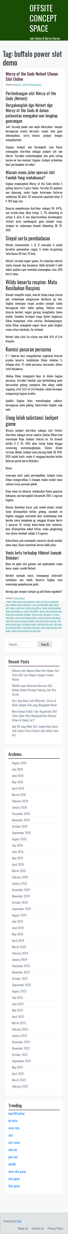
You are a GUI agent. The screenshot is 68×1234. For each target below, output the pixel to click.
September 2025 (21, 833)
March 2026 (19, 795)
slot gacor (14, 1179)
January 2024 (19, 959)
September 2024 (21, 909)
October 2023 (20, 978)
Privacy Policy (55, 1228)
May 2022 (17, 1067)
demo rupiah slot (17, 607)
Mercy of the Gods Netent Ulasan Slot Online (32, 76)
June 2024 (18, 928)
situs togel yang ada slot (45, 620)
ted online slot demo (31, 627)
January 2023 (19, 1035)
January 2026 (19, 807)
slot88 (12, 1164)
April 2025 (18, 864)
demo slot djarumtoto (51, 607)
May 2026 (17, 782)
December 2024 (21, 890)
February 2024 (20, 953)
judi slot (13, 1157)
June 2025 (18, 852)
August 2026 (19, 763)
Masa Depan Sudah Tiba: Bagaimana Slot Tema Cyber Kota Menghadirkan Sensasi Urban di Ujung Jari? (34, 715)
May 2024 (17, 934)
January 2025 (19, 883)
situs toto (13, 1128)
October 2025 (20, 826)
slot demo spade (29, 624)
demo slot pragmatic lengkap (18, 614)
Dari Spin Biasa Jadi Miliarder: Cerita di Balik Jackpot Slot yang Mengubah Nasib (34, 703)
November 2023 (21, 972)
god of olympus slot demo (49, 617)
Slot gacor (14, 1186)
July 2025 (17, 845)
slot (10, 1135)
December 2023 (21, 966)
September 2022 (21, 1061)
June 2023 (18, 1004)
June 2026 (18, 776)
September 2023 (21, 985)
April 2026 (18, 788)
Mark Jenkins (36, 84)
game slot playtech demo (26, 617)
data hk (12, 1150)
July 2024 (17, 921)
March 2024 (19, 947)
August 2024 (19, 915)
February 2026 (20, 801)
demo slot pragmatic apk (50, 611)
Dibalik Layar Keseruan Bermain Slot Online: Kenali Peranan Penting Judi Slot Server (34, 690)
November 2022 (21, 1048)
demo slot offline (31, 611)
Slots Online (19, 598)
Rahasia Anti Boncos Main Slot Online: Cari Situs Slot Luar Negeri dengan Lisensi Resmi (35, 674)
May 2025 (17, 858)
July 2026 (17, 769)
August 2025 (19, 839)
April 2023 (18, 1016)
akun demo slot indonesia (24, 601)
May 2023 (17, 1010)
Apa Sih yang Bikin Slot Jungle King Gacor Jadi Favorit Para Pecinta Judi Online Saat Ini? (35, 730)
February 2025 (20, 877)
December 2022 (21, 1042)
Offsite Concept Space (43, 18)
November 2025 (21, 820)
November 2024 (21, 896)
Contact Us (38, 1228)
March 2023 (19, 1023)
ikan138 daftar (16, 1113)
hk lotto (12, 1121)
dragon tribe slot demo (42, 614)
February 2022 (20, 1086)
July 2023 (17, 997)
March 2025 (19, 871)
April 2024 (18, 940)
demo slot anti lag (33, 607)
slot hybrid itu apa (45, 624)
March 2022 (19, 1080)
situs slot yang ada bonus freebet (20, 620)
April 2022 (18, 1074)
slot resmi (14, 1142)
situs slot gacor (17, 1171)
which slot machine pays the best (26, 630)
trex (19, 1221)
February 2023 (20, 1029)
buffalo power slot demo (20, 604)
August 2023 (19, 991)
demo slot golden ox (14, 611)
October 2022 (20, 1054)
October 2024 (20, 902)
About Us (23, 1228)
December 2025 (21, 814)
